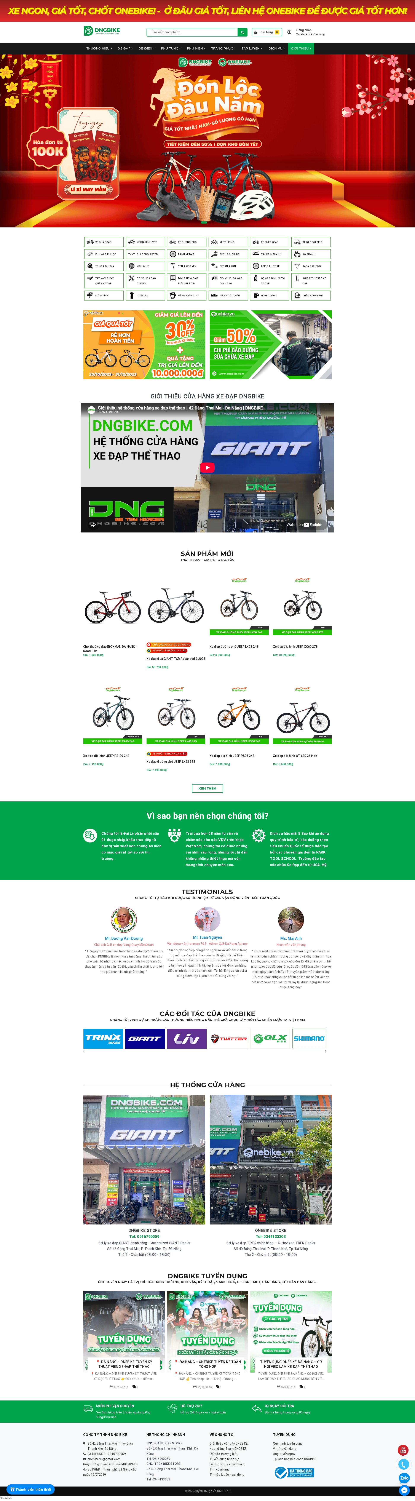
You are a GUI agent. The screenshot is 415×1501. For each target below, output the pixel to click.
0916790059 (117, 1454)
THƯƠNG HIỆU (98, 48)
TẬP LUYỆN (251, 48)
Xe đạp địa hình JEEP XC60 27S (295, 646)
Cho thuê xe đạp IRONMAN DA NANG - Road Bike (110, 649)
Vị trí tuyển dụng (284, 1449)
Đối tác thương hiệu (224, 1454)
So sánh (6, 1498)
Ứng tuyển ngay (284, 1454)
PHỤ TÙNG (170, 48)
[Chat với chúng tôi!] (404, 1490)
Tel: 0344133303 (271, 1236)
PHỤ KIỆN (195, 48)
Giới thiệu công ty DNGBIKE (229, 1444)
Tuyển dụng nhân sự (224, 1459)
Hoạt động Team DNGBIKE (228, 1449)
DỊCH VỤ (275, 48)
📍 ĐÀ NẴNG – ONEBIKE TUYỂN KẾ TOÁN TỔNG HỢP (124, 1364)
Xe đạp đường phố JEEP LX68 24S (171, 761)
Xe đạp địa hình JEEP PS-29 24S (106, 756)
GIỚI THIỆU (300, 48)
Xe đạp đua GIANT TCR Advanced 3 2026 (176, 658)
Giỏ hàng (269, 32)
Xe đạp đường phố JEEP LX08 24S (234, 646)
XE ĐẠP (124, 48)
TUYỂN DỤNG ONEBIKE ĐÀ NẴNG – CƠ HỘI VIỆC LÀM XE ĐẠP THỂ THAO (208, 1364)
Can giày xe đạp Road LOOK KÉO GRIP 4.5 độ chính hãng (63, 1487)
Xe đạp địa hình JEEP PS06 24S (232, 756)
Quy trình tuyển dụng (288, 1444)
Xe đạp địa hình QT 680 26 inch (295, 756)
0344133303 (96, 1454)
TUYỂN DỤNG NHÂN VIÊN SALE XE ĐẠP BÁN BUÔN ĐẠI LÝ (291, 1364)
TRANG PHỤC (222, 48)
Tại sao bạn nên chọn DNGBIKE (294, 1459)
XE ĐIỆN (146, 48)
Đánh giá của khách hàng (228, 1464)
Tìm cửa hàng (220, 1470)
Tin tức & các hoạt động (227, 1475)
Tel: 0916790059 (144, 1236)
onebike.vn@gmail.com (104, 1459)
